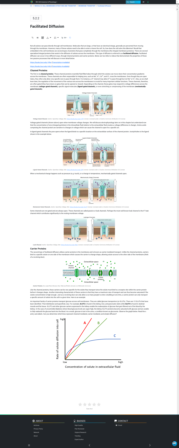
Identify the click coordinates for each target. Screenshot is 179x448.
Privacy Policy (38, 429)
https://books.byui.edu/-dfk (75, 170)
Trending (77, 436)
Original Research (80, 432)
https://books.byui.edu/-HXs (40, 66)
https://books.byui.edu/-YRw (40, 62)
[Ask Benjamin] (174, 443)
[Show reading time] (70, 37)
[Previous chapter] (89, 445)
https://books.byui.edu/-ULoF (78, 207)
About (36, 436)
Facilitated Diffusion (104, 6)
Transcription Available (60, 62)
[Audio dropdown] (56, 37)
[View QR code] (42, 37)
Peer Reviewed (79, 429)
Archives (36, 425)
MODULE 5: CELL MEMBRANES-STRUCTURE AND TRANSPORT (55, 6)
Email (120, 425)
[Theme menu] (143, 2)
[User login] (148, 2)
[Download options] (48, 37)
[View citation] (37, 37)
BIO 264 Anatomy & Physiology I (46, 2)
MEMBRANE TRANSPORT (86, 6)
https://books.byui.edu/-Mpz (69, 245)
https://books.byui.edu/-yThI (75, 119)
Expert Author (79, 439)
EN (65, 38)
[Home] (31, 2)
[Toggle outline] (32, 37)
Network (36, 432)
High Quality (79, 425)
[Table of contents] (30, 6)
